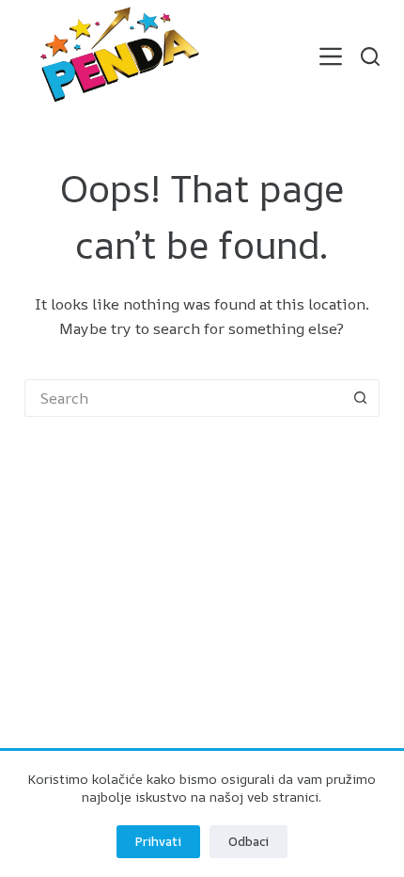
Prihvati (158, 841)
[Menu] (330, 56)
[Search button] (361, 398)
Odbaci (248, 841)
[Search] (370, 56)
